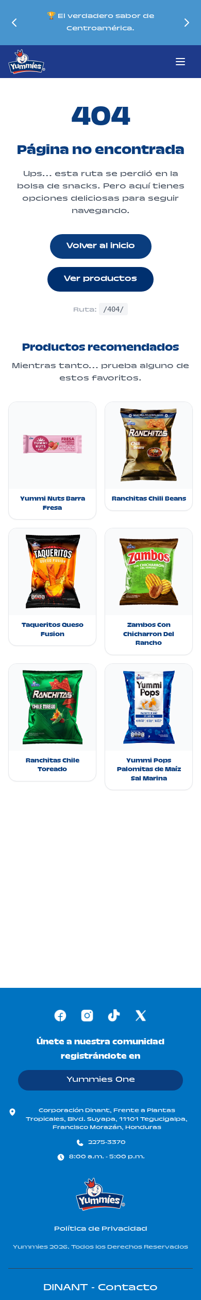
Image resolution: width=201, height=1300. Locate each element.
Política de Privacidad (100, 1229)
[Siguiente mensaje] (186, 22)
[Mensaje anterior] (14, 22)
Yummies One (100, 1080)
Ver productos (100, 279)
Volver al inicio (100, 246)
